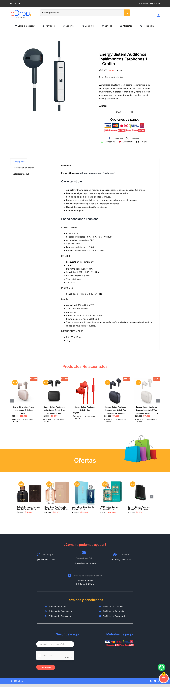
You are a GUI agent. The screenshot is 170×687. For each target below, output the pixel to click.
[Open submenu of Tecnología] (155, 26)
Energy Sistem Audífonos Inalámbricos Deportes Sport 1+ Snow (85, 410)
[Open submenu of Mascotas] (133, 26)
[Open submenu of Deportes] (75, 26)
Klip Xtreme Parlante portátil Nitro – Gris (137, 508)
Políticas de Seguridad (114, 618)
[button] (12, 401)
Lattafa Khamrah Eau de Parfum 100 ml (111, 508)
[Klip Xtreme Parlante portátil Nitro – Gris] (140, 481)
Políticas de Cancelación (61, 613)
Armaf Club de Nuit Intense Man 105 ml (84, 508)
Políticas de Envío (57, 608)
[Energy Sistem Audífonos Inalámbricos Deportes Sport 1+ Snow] (85, 391)
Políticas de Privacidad (114, 613)
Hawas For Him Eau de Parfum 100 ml (27, 508)
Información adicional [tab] (23, 167)
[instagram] (15, 3)
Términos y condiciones (85, 602)
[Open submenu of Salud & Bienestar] (36, 26)
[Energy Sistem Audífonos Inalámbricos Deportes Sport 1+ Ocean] (23, 391)
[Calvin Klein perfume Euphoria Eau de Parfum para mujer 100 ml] (57, 481)
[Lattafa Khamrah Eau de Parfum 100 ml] (113, 481)
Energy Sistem (69, 173)
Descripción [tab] (19, 161)
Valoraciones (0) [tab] (21, 174)
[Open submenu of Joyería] (113, 26)
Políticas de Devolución (60, 618)
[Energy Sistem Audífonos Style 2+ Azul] (54, 391)
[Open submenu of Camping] (95, 26)
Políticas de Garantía (113, 608)
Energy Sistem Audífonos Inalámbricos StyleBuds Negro (146, 410)
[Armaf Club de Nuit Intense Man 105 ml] (85, 481)
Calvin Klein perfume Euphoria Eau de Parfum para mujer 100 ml (55, 509)
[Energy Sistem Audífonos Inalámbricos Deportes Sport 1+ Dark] (116, 391)
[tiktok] (19, 3)
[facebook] (11, 3)
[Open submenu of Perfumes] (56, 26)
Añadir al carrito (16, 420)
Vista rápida (29, 419)
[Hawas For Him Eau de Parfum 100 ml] (29, 481)
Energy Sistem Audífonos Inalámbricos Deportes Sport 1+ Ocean (23, 410)
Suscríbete (45, 669)
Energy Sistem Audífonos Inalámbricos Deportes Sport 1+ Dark (115, 410)
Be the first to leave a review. (111, 77)
